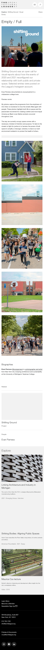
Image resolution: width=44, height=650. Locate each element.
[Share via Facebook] (36, 12)
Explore (4, 12)
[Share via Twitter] (34, 12)
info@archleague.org (8, 624)
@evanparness (17, 369)
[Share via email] (31, 12)
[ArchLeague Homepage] (9, 4)
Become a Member (8, 603)
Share (40, 12)
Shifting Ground (9, 422)
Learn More (5, 601)
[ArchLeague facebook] (9, 644)
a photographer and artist (33, 369)
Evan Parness (8, 439)
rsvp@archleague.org (9, 634)
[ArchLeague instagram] (4, 644)
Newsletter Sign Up (8, 606)
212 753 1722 (6, 621)
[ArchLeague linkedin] (14, 644)
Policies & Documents (9, 632)
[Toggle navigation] (35, 4)
